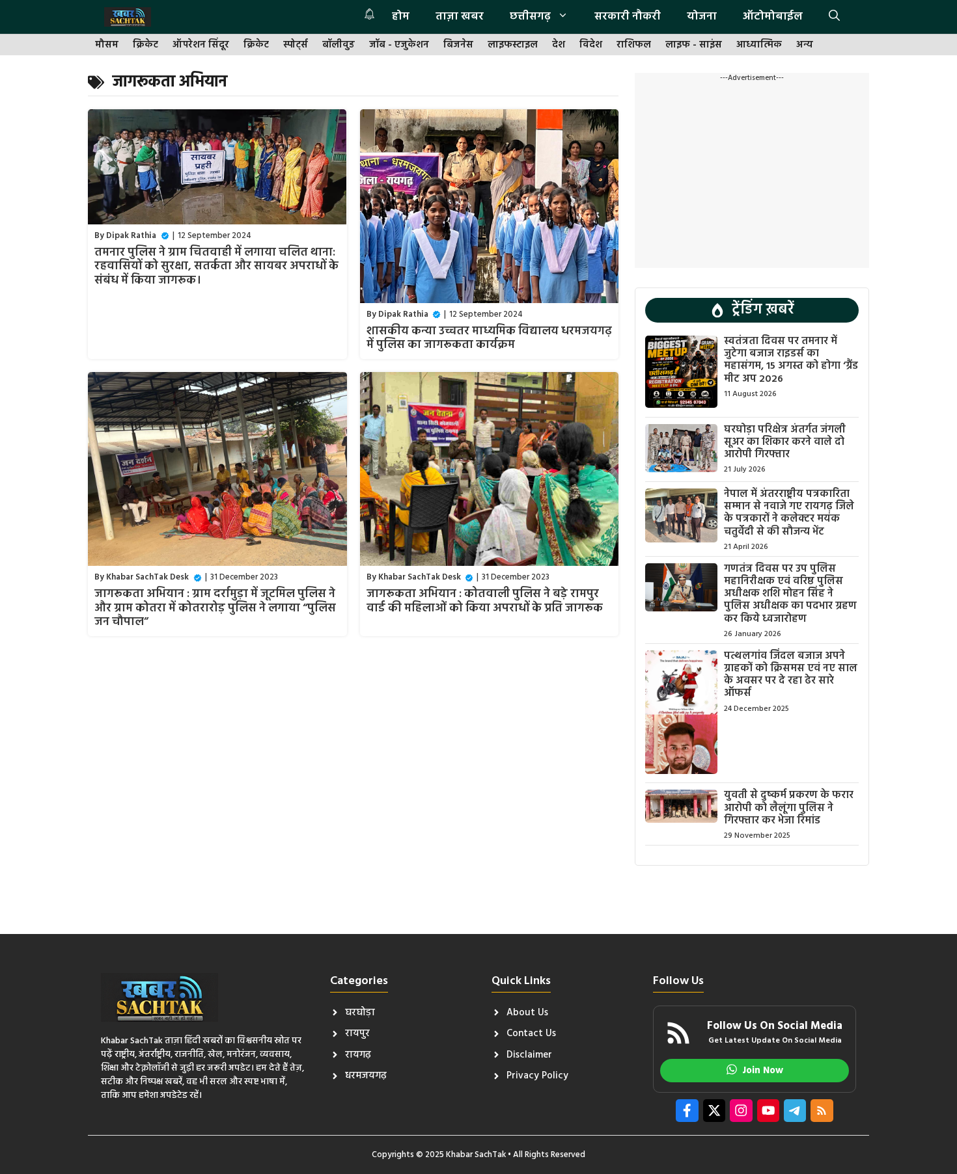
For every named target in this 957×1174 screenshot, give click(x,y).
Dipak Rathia (131, 236)
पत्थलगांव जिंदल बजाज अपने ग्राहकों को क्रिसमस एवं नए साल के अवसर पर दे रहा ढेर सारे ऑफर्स (790, 675)
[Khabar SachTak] (127, 17)
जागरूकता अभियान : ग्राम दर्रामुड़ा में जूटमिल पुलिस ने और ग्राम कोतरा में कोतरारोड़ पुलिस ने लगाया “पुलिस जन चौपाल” (215, 608)
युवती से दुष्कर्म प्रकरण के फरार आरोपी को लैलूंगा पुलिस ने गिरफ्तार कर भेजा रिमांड (788, 808)
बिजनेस (458, 45)
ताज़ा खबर (460, 16)
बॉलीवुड (338, 45)
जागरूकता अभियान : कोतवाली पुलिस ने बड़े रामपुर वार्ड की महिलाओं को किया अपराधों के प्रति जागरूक (485, 601)
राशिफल (634, 45)
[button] (834, 17)
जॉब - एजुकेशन (399, 45)
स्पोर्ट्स (295, 45)
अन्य (804, 45)
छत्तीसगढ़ (530, 16)
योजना (702, 16)
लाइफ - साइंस (693, 45)
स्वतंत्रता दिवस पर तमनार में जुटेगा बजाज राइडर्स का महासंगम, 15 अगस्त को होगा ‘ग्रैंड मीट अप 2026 (791, 360)
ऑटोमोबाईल (773, 16)
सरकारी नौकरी (627, 16)
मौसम (106, 45)
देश (558, 45)
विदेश (590, 45)
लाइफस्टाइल (513, 45)
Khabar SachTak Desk (147, 577)
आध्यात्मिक (759, 45)
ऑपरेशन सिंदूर (201, 45)
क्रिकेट (145, 45)
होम (400, 16)
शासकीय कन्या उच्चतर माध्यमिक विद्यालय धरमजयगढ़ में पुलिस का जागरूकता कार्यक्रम (489, 338)
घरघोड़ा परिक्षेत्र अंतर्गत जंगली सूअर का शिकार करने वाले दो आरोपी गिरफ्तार (785, 442)
